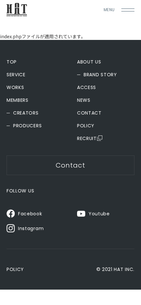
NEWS (84, 100)
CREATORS (26, 113)
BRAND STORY (100, 74)
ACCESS (86, 87)
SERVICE (16, 74)
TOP (12, 62)
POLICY (85, 125)
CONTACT (89, 113)
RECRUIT (87, 138)
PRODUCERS (27, 125)
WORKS (15, 87)
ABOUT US (89, 62)
